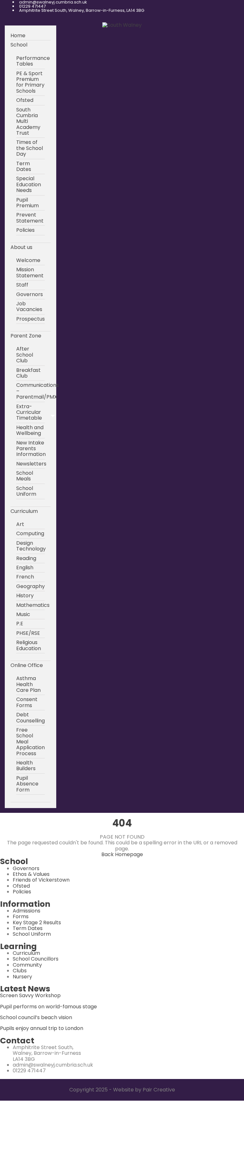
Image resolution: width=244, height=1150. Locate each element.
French (25, 576)
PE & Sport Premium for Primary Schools (30, 82)
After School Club (24, 354)
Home (17, 35)
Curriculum (24, 511)
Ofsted (24, 100)
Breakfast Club (28, 373)
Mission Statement (30, 272)
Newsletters (31, 463)
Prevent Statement (30, 217)
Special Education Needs (28, 184)
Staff (22, 284)
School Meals (24, 475)
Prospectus (30, 319)
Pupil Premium (27, 202)
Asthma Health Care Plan (28, 684)
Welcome (28, 260)
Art (20, 524)
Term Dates (23, 166)
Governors (29, 294)
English (24, 567)
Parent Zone (25, 335)
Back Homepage (122, 854)
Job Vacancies (29, 306)
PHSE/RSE (28, 633)
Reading (26, 558)
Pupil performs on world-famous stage (48, 1006)
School (18, 44)
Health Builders (26, 765)
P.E (19, 623)
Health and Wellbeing (30, 430)
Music (23, 614)
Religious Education (28, 645)
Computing (30, 533)
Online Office (26, 665)
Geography (30, 586)
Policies (25, 230)
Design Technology (31, 545)
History (25, 595)
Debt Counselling (30, 717)
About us (21, 247)
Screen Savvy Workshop (30, 995)
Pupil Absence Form (27, 783)
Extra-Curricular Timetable (29, 412)
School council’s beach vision (36, 1017)
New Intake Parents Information (31, 448)
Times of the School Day (29, 148)
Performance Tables (33, 60)
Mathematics (33, 605)
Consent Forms (26, 702)
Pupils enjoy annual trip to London (41, 1028)
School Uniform (26, 491)
